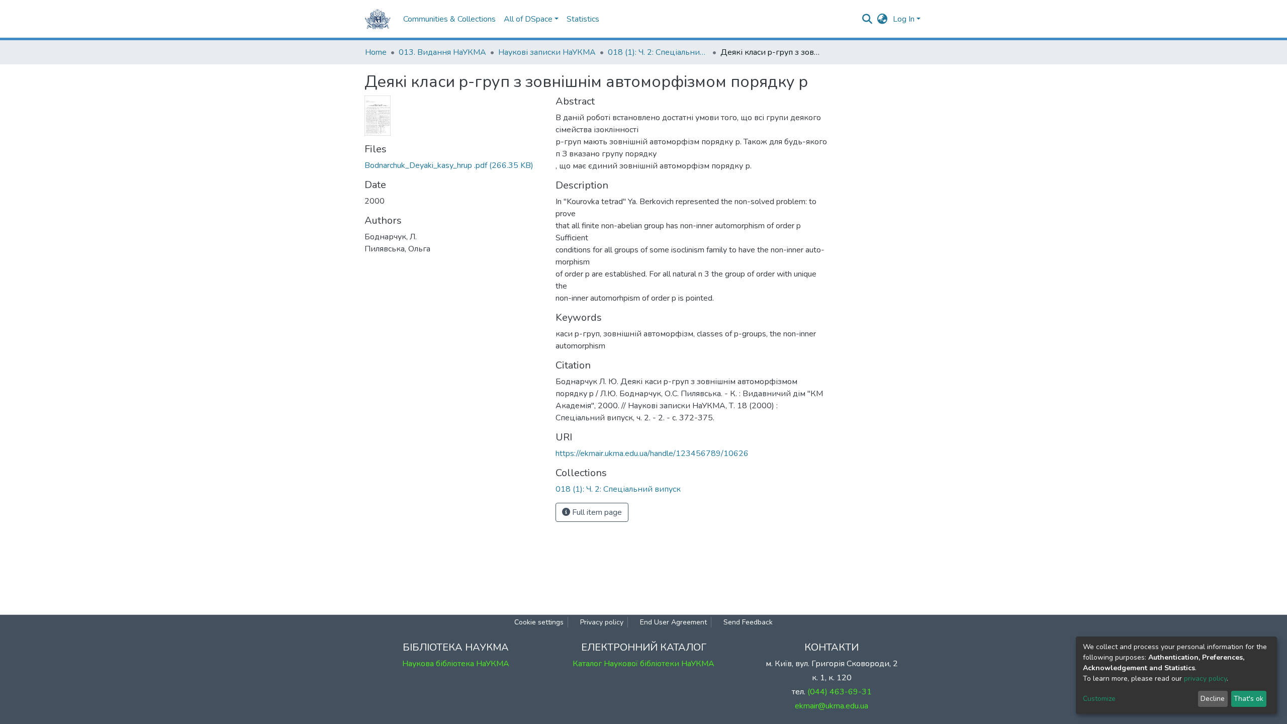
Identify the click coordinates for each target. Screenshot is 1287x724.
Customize (1099, 698)
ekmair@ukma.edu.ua (831, 705)
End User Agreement (673, 622)
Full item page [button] (596, 512)
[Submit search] (867, 19)
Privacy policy (601, 622)
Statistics (583, 19)
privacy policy (1205, 678)
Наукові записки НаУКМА (547, 52)
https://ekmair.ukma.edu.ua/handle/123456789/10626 (652, 453)
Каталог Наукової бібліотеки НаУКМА (643, 663)
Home (376, 52)
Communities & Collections (449, 19)
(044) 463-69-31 (839, 691)
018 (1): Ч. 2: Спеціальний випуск (658, 52)
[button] (882, 19)
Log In (903, 19)
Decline (1213, 698)
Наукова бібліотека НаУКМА (455, 663)
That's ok (1248, 698)
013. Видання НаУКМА (442, 52)
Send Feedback (748, 622)
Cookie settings (539, 622)
